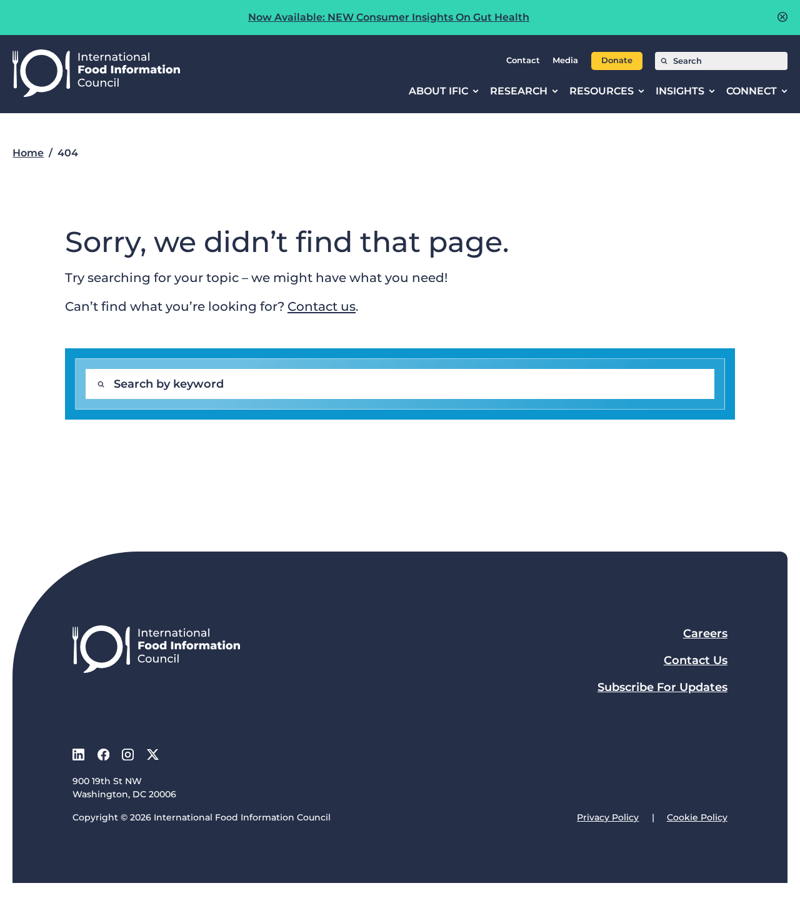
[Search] (664, 61)
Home (28, 153)
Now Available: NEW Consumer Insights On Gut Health (388, 17)
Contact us (322, 306)
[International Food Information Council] (96, 74)
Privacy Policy (608, 817)
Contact (523, 60)
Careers (705, 633)
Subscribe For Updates (663, 687)
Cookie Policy (697, 817)
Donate (616, 60)
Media (565, 60)
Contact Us (696, 660)
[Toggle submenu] (475, 91)
